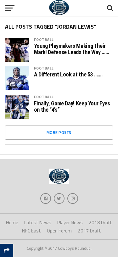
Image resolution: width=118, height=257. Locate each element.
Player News (70, 222)
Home (12, 222)
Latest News (37, 222)
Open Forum (59, 230)
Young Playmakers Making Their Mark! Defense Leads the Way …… (71, 49)
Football (44, 39)
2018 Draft (100, 222)
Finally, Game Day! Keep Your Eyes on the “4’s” (72, 106)
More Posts (59, 132)
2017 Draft (89, 230)
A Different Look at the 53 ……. (68, 74)
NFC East (31, 230)
